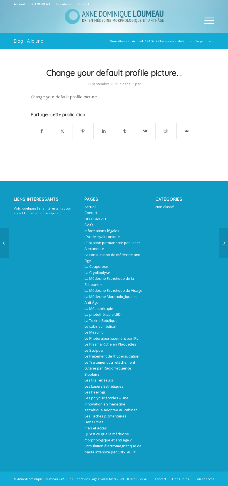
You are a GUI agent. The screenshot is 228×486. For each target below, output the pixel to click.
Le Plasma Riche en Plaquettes (110, 344)
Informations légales (102, 230)
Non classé (164, 206)
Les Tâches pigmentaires (106, 416)
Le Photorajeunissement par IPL (111, 338)
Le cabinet (64, 4)
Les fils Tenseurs (99, 380)
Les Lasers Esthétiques (104, 386)
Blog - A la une (28, 41)
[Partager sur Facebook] (41, 131)
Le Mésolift (94, 332)
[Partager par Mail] (187, 131)
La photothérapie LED (103, 314)
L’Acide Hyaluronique (102, 236)
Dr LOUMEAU (40, 4)
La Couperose (96, 266)
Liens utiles (94, 421)
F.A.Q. (89, 224)
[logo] (114, 20)
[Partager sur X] (62, 131)
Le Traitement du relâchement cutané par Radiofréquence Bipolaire (110, 368)
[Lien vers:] (4, 243)
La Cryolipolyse (97, 272)
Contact (83, 4)
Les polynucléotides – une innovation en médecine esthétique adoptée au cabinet (111, 403)
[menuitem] (21, 4)
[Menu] (206, 20)
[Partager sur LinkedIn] (104, 131)
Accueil (19, 4)
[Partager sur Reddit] (166, 131)
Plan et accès (96, 428)
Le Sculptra (94, 350)
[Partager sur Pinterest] (83, 131)
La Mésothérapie (99, 308)
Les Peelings (95, 392)
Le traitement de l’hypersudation (112, 356)
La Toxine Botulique (101, 320)
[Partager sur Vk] (145, 131)
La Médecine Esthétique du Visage (113, 290)
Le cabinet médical (100, 326)
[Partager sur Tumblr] (124, 131)
